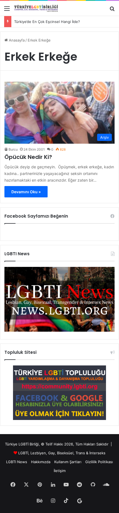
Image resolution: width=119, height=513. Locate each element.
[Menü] (7, 10)
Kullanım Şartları (67, 462)
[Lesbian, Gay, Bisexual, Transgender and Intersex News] (59, 330)
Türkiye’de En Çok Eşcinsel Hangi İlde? (47, 21)
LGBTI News (16, 462)
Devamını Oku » (26, 191)
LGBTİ (23, 453)
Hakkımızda (40, 462)
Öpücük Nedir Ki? (28, 157)
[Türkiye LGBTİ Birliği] (36, 8)
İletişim (60, 470)
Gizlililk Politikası (99, 462)
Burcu (13, 149)
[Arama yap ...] (112, 10)
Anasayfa (16, 40)
